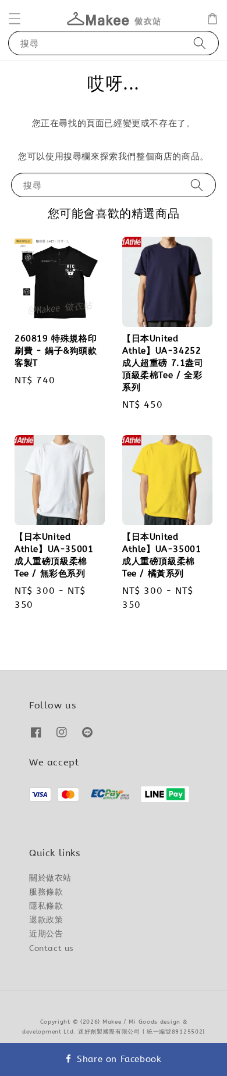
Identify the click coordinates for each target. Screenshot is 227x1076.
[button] (14, 18)
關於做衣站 (50, 878)
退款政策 (46, 920)
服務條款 (46, 892)
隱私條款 (46, 906)
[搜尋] (199, 42)
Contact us (51, 948)
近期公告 (46, 934)
